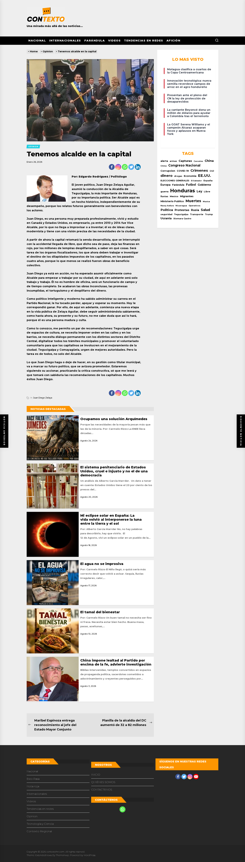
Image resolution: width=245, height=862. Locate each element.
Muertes (193, 201)
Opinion (32, 816)
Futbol (191, 184)
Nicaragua (181, 205)
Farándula (94, 40)
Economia (190, 176)
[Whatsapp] (125, 167)
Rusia (195, 210)
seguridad (166, 214)
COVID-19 (183, 170)
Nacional (37, 40)
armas (173, 161)
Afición (173, 40)
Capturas (185, 161)
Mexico (174, 196)
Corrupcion (167, 170)
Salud (205, 210)
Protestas (182, 210)
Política (166, 210)
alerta (164, 161)
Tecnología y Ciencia (40, 823)
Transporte (196, 214)
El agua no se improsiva (101, 564)
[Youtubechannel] (196, 776)
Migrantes (187, 196)
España (208, 180)
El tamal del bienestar (100, 612)
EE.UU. (204, 175)
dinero (166, 175)
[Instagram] (118, 167)
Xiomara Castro (182, 218)
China (209, 161)
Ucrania (166, 218)
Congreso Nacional (184, 165)
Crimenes (199, 170)
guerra (164, 191)
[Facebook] (112, 167)
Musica (206, 201)
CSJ (212, 171)
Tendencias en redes (143, 40)
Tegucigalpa (181, 214)
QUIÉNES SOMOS (103, 782)
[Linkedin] (138, 167)
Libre (207, 191)
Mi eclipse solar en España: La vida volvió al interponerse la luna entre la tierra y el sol (111, 519)
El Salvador (196, 181)
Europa (165, 184)
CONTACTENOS (101, 789)
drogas (178, 176)
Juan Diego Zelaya (42, 397)
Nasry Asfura (167, 205)
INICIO (95, 774)
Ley (199, 191)
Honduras (182, 190)
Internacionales (65, 40)
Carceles (198, 161)
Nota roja (33, 786)
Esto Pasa (33, 778)
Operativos (194, 205)
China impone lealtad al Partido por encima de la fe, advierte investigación (115, 662)
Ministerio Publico (172, 201)
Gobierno (204, 184)
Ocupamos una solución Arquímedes (113, 419)
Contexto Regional (39, 831)
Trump (209, 214)
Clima (163, 166)
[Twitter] (131, 167)
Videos (114, 40)
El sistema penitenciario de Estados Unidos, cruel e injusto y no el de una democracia (114, 471)
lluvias (164, 196)
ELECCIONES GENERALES (174, 180)
